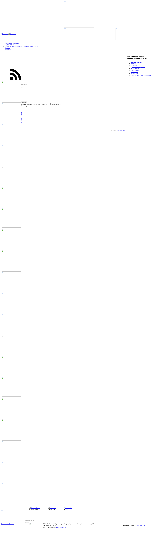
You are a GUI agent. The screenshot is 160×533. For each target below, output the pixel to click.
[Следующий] (28, 522)
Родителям (134, 73)
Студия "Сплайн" (140, 525)
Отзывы (7, 48)
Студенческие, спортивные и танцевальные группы (21, 46)
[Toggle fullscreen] (30, 520)
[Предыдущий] (26, 522)
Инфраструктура (136, 62)
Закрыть (24, 102)
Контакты (8, 49)
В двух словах (9, 44)
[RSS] (15, 81)
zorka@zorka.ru (61, 527)
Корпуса (133, 63)
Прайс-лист (134, 72)
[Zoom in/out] (31, 520)
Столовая (134, 65)
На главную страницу (12, 43)
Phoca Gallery (122, 130)
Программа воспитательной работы (142, 75)
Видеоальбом (135, 70)
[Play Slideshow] (33, 520)
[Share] (28, 520)
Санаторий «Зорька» (7, 524)
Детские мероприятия (138, 67)
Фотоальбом (135, 68)
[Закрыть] (26, 520)
